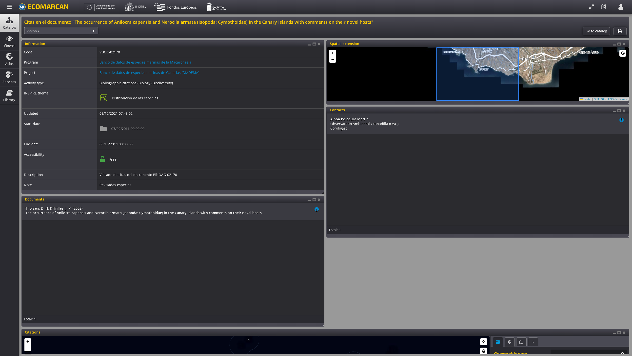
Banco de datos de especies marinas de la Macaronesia (145, 62)
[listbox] (61, 30)
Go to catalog (596, 31)
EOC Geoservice (618, 99)
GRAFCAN (600, 99)
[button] (332, 53)
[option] (32, 30)
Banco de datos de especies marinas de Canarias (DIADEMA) (149, 72)
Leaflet (587, 99)
